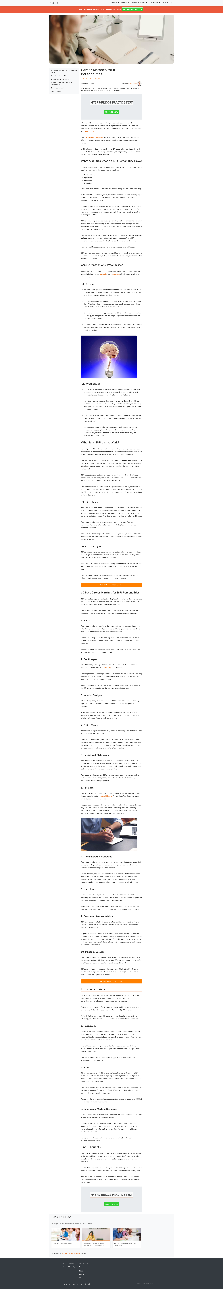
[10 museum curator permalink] (80, 949)
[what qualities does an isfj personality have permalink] (80, 160)
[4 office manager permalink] (80, 722)
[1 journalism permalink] (80, 1023)
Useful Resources (74, 1254)
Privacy (81, 1278)
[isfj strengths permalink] (80, 281)
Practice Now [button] (111, 112)
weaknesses (115, 274)
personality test (88, 131)
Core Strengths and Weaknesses (62, 76)
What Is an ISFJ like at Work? (61, 79)
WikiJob (53, 2)
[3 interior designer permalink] (80, 693)
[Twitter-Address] (74, 1284)
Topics (81, 1270)
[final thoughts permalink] (80, 1146)
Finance (142, 3)
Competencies (153, 3)
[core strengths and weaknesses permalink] (80, 264)
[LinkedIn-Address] (82, 1284)
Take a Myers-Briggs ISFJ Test (111, 585)
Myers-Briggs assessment (93, 137)
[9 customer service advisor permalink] (80, 914)
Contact (81, 1274)
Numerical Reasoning (69, 1267)
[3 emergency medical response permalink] (80, 1106)
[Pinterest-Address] (89, 1284)
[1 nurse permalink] (80, 618)
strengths (103, 274)
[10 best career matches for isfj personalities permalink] (80, 592)
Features (64, 1254)
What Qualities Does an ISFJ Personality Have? (64, 71)
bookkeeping (106, 667)
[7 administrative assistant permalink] (80, 854)
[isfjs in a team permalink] (80, 499)
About (80, 1267)
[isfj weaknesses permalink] (80, 381)
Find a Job (114, 3)
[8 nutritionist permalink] (80, 887)
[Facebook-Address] (78, 1284)
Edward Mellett (132, 83)
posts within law (105, 796)
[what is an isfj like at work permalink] (80, 442)
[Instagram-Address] (85, 1284)
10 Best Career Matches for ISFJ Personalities (62, 83)
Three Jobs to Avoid (57, 88)
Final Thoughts (56, 91)
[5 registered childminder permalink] (80, 752)
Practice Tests (125, 3)
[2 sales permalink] (80, 1065)
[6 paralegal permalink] (80, 785)
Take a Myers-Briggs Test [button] (132, 9)
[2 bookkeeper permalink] (80, 657)
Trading (134, 3)
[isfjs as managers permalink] (80, 544)
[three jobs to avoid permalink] (80, 988)
